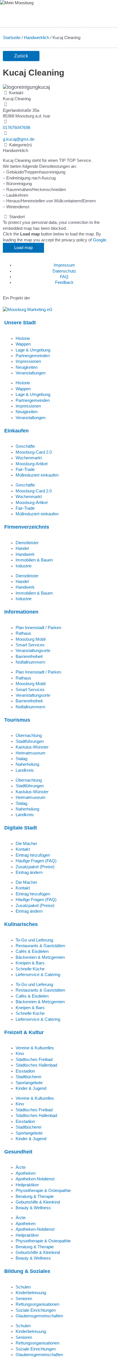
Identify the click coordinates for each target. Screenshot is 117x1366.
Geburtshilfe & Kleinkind (38, 1202)
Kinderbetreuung (31, 1292)
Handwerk (25, 554)
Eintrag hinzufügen (33, 855)
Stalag (21, 758)
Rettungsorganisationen (37, 1304)
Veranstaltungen (30, 373)
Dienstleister (27, 543)
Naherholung (27, 764)
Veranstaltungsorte (33, 650)
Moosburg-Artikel (31, 464)
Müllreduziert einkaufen (37, 475)
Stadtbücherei (28, 1077)
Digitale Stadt (20, 828)
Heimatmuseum (30, 753)
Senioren (24, 1298)
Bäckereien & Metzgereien (40, 957)
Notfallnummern (30, 662)
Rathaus (23, 633)
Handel (22, 548)
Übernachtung (29, 735)
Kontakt (23, 849)
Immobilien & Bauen (34, 560)
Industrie (24, 566)
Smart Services (30, 645)
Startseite (11, 37)
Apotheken (25, 1173)
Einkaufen (16, 431)
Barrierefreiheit (29, 656)
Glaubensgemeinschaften (39, 1316)
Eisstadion (25, 1071)
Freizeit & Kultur (24, 1032)
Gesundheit (18, 1152)
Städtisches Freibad (34, 1059)
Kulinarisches (21, 924)
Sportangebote (29, 1082)
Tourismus (17, 720)
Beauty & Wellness (33, 1208)
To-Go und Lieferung (34, 940)
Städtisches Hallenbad (36, 1065)
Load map (23, 247)
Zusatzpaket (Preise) (35, 867)
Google (99, 240)
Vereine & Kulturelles (35, 1048)
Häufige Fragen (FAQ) (36, 861)
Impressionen (28, 361)
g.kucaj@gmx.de (18, 139)
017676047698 (16, 127)
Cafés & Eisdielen (32, 951)
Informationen (21, 612)
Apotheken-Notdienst (35, 1179)
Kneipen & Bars (30, 963)
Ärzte (21, 1167)
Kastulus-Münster (32, 747)
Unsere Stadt (20, 322)
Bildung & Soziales (27, 1271)
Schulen (23, 1287)
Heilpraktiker (27, 1185)
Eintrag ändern (29, 872)
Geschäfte (25, 446)
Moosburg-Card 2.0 (34, 452)
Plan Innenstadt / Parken (38, 627)
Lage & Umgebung (33, 350)
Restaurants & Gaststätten (40, 945)
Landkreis (25, 770)
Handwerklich (36, 37)
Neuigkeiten (26, 367)
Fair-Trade (25, 469)
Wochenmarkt (29, 458)
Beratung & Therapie (35, 1196)
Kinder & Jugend (31, 1088)
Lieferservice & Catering (38, 974)
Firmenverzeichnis (26, 527)
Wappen (23, 344)
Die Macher (26, 843)
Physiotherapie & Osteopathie (43, 1190)
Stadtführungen (30, 741)
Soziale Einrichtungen (36, 1310)
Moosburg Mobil (30, 639)
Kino (20, 1053)
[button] (21, 56)
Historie (23, 338)
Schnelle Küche (30, 969)
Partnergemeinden (33, 355)
